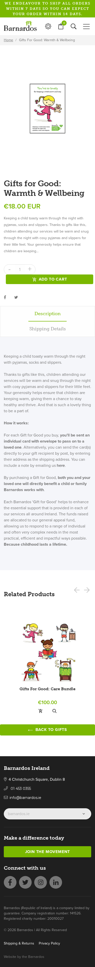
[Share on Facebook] (5, 297)
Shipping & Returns (19, 943)
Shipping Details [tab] (47, 329)
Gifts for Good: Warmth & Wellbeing (47, 40)
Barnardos (36, 957)
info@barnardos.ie (25, 797)
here (61, 465)
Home (8, 40)
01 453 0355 (20, 788)
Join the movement (47, 851)
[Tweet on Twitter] (16, 297)
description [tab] (47, 313)
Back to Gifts (50, 729)
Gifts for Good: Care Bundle (47, 688)
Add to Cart (53, 279)
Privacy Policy (49, 943)
